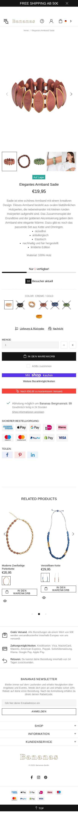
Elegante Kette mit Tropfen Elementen (38, 567)
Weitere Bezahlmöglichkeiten (39, 381)
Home (26, 30)
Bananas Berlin (23, 21)
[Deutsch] (68, 21)
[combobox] (68, 21)
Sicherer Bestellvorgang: (20, 420)
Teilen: (6, 448)
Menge (6, 339)
